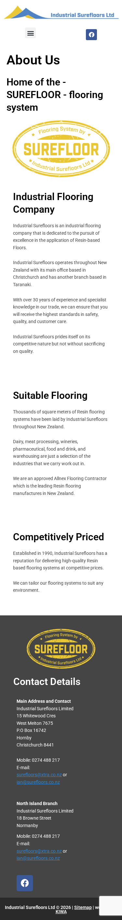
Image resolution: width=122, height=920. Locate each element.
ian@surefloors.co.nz (38, 782)
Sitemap (83, 907)
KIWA (61, 911)
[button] (30, 33)
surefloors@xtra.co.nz (39, 774)
